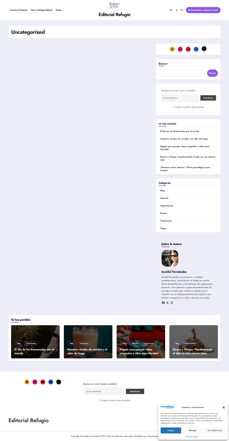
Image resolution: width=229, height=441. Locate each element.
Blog (162, 190)
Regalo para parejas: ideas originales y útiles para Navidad (184, 148)
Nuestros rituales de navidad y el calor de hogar (184, 138)
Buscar (163, 63)
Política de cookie (191, 436)
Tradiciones (165, 220)
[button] (223, 407)
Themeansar (153, 436)
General (164, 198)
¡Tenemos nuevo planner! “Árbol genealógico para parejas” (185, 169)
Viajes (163, 228)
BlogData (139, 436)
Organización (166, 205)
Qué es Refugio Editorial (41, 10)
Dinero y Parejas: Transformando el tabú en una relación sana (188, 158)
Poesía (58, 10)
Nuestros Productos (18, 10)
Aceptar (171, 430)
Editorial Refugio (114, 14)
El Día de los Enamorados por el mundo (179, 131)
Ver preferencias (214, 430)
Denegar (193, 430)
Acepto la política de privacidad (189, 106)
